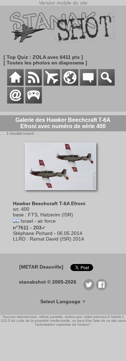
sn (15, 209)
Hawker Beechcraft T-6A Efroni (49, 203)
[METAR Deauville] (41, 267)
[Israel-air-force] (16, 221)
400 (25, 209)
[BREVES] (33, 84)
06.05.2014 (69, 233)
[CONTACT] (15, 102)
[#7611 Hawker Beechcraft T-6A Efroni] (63, 193)
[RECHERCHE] (106, 84)
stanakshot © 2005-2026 (47, 282)
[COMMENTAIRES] (88, 84)
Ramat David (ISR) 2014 (57, 239)
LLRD (19, 239)
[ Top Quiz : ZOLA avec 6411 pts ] (43, 57)
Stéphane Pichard (32, 233)
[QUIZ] (33, 102)
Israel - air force (38, 221)
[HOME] (15, 84)
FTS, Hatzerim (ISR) (50, 214)
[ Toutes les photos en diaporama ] (45, 62)
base (18, 214)
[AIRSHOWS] (70, 84)
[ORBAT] (51, 84)
